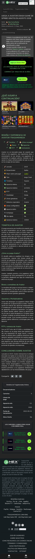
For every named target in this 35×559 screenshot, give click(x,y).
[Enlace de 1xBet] (5, 80)
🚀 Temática (11, 142)
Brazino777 (9, 503)
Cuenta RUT (17, 511)
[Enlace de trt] (12, 523)
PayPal (6, 509)
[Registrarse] (31, 2)
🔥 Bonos (13, 145)
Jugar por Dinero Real (18, 63)
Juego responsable (17, 546)
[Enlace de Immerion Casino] (10, 448)
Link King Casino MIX (10, 517)
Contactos (12, 551)
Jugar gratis (9, 105)
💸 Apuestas (25, 145)
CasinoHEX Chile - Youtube (22, 525)
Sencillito (19, 509)
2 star (10, 29)
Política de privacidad (17, 549)
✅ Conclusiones (24, 148)
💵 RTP (12, 148)
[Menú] (3, 2)
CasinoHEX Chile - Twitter (19, 525)
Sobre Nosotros (17, 538)
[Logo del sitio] (11, 2)
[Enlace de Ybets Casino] (10, 441)
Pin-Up (15, 501)
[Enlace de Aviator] (12, 376)
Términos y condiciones (17, 543)
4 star (14, 29)
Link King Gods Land (24, 517)
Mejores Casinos (18, 49)
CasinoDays (17, 503)
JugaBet (26, 501)
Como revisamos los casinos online (17, 541)
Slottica (9, 501)
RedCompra (27, 509)
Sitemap (22, 551)
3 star (12, 29)
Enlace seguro (23, 82)
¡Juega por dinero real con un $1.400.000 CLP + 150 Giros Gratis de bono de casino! (17, 86)
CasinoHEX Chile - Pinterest (16, 525)
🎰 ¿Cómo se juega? (26, 142)
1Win (20, 501)
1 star (8, 29)
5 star (16, 29)
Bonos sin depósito (24, 55)
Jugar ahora (22, 79)
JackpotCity (26, 503)
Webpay (12, 509)
